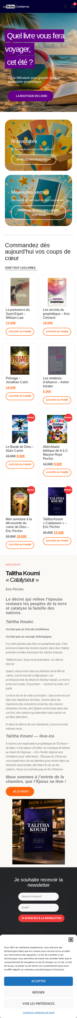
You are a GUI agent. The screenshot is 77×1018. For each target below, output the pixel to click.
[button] (71, 940)
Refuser (38, 992)
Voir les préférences (38, 1003)
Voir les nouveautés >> (33, 159)
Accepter (38, 981)
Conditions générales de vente (38, 1013)
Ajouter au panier (20, 332)
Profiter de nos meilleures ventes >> (38, 212)
